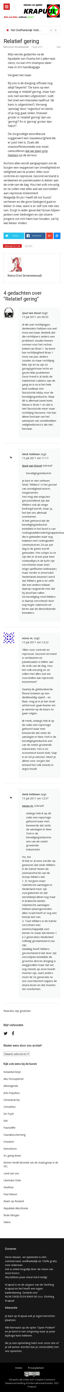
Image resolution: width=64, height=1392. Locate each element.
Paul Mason (10, 1194)
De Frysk (9, 1113)
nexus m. (28, 806)
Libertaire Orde (12, 1180)
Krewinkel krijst (12, 1072)
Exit (6, 1120)
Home (18, 1367)
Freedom (9, 1141)
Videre (7, 1222)
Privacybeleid (36, 1367)
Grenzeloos (10, 1148)
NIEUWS (28, 246)
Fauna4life (9, 1127)
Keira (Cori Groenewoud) (16, 46)
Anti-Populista (12, 1093)
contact (43, 1347)
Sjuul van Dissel (31, 313)
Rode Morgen (11, 1215)
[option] (34, 30)
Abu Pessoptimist (14, 1079)
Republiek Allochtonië (16, 1208)
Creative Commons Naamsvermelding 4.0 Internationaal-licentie (30, 1381)
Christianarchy (12, 1100)
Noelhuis (9, 1187)
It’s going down (12, 1155)
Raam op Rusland (14, 1201)
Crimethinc (10, 1106)
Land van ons (11, 1173)
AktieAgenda (11, 1085)
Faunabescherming (14, 1134)
